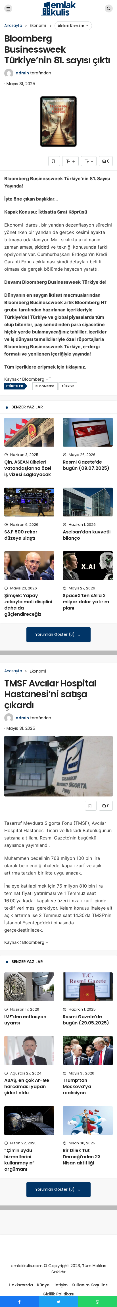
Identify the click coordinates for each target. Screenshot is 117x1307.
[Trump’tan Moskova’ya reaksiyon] (88, 1050)
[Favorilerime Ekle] (54, 161)
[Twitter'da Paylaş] (58, 1301)
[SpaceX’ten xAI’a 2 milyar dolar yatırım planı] (88, 565)
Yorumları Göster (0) (55, 634)
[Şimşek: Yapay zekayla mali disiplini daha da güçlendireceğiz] (29, 565)
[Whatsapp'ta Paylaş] (97, 1301)
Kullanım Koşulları (90, 1285)
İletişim (60, 1285)
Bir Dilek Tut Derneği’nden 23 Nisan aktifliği (82, 1156)
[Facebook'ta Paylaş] (19, 1301)
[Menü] (8, 8)
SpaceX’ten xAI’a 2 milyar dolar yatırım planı (86, 601)
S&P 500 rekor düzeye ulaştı (20, 535)
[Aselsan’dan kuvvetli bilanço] (88, 502)
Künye (43, 1285)
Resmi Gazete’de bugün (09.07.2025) (86, 465)
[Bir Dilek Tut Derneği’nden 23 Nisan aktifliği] (88, 1120)
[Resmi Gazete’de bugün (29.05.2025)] (88, 986)
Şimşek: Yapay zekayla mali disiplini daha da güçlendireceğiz (28, 604)
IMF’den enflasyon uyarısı (25, 1019)
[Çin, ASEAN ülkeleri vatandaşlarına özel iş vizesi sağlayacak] (29, 432)
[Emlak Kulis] (58, 8)
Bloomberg (45, 386)
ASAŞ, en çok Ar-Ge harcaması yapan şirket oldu (26, 1086)
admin (22, 73)
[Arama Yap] (109, 8)
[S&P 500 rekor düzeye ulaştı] (29, 502)
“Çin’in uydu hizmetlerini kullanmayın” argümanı (19, 1159)
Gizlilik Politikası (58, 1294)
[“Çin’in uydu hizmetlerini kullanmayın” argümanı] (29, 1120)
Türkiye (68, 386)
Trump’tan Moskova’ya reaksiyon (77, 1086)
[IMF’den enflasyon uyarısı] (29, 986)
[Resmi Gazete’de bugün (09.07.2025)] (88, 432)
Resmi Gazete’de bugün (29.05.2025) (86, 1019)
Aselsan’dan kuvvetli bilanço (86, 535)
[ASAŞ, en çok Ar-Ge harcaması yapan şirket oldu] (29, 1050)
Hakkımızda (21, 1285)
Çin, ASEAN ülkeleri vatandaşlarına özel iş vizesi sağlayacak (27, 468)
